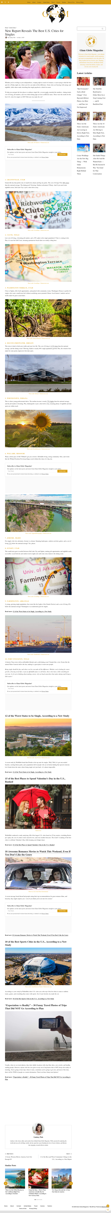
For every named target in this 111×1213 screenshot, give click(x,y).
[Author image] (6, 37)
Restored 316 (105, 1206)
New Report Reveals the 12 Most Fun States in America (61, 1191)
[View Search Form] (108, 2)
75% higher (50, 401)
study (46, 92)
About (33, 2)
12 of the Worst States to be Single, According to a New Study (32, 611)
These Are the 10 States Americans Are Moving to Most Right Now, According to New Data (99, 131)
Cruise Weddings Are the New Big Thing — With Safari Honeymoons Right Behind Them (82, 164)
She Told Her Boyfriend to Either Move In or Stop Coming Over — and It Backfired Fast (99, 96)
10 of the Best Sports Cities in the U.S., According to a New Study (33, 999)
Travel (53, 2)
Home (28, 2)
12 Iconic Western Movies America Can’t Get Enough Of (18, 1156)
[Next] (71, 1183)
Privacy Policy (80, 2)
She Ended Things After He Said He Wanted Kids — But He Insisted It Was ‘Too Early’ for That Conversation (99, 164)
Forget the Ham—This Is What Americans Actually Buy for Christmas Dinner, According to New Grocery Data (37, 1192)
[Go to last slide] (5, 1183)
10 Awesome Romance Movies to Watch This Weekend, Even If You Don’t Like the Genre (38, 852)
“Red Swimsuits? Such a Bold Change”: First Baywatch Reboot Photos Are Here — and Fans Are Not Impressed (83, 98)
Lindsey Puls (12, 37)
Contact (39, 2)
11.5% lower (54, 346)
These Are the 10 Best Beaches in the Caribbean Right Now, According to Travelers (14, 1191)
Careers (58, 2)
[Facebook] (2, 2)
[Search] (102, 28)
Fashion (64, 2)
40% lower (66, 183)
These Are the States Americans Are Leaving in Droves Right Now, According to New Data (83, 131)
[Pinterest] (8, 2)
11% (10, 543)
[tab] (35, 1199)
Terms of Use (71, 2)
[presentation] (15, 1179)
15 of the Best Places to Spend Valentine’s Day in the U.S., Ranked (33, 845)
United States (46, 2)
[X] (5, 2)
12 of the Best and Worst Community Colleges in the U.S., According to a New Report (56, 1156)
